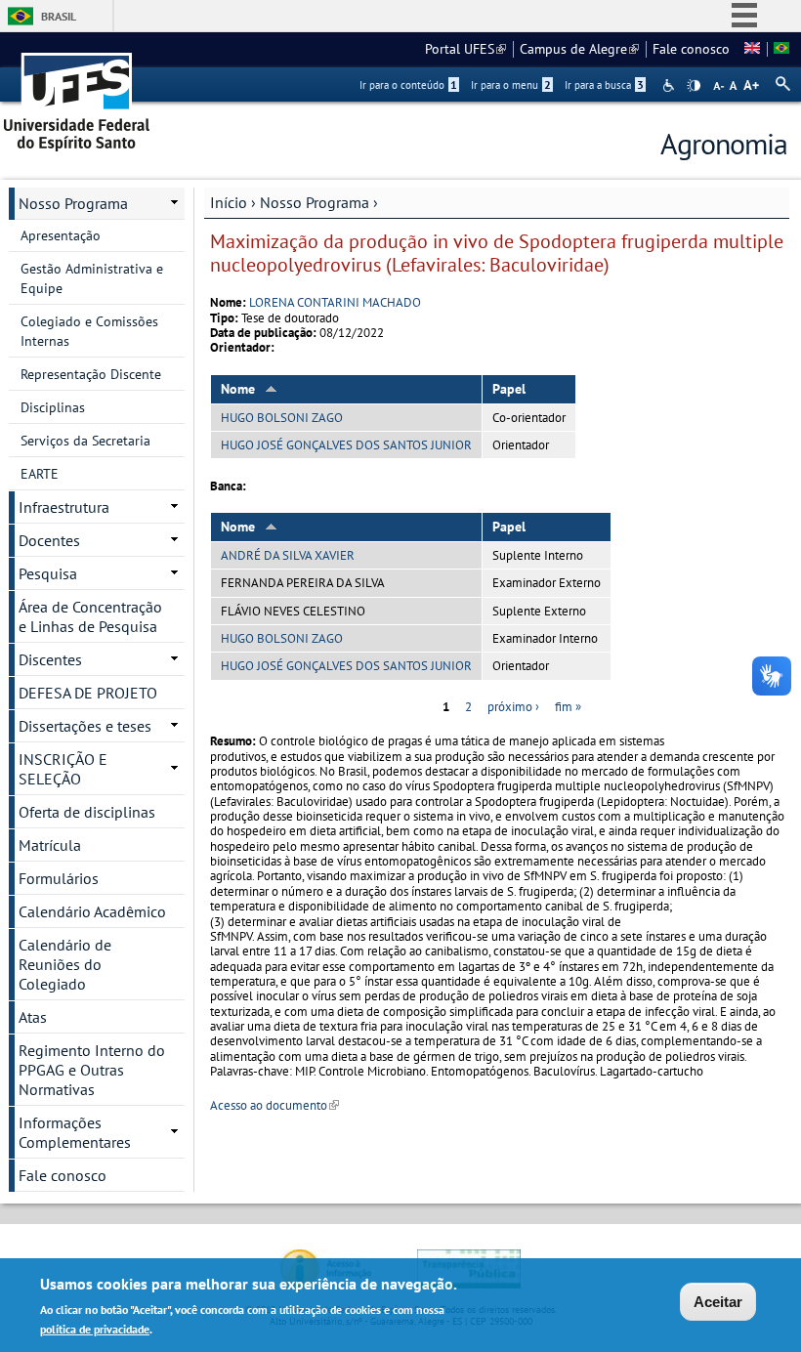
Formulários (59, 878)
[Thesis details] (752, 49)
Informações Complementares (75, 1132)
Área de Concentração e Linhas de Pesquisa (90, 616)
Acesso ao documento (274, 1105)
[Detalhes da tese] (781, 49)
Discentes (50, 659)
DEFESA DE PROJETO (88, 692)
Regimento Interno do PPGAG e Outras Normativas (92, 1069)
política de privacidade (94, 1329)
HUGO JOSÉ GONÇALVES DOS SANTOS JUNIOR (346, 445)
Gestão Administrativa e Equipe (92, 278)
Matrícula (50, 845)
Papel (509, 389)
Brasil (58, 16)
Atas (33, 1017)
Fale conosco (691, 49)
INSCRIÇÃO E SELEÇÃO (63, 768)
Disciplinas (53, 407)
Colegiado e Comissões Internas (89, 331)
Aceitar (718, 1301)
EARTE (40, 474)
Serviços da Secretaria (85, 440)
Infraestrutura (64, 507)
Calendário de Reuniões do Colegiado (65, 964)
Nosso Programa (314, 202)
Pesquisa (48, 573)
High (693, 86)
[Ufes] (77, 95)
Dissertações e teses (85, 726)
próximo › (513, 706)
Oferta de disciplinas (87, 812)
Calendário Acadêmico (92, 911)
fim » (568, 706)
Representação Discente (91, 374)
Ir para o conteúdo (408, 85)
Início (228, 202)
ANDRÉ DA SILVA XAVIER (288, 555)
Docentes (49, 540)
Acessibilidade (670, 85)
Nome (238, 389)
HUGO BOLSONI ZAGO (282, 417)
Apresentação (61, 235)
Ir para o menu (511, 85)
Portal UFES (465, 49)
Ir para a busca (604, 85)
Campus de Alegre (579, 49)
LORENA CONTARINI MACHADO (335, 302)
